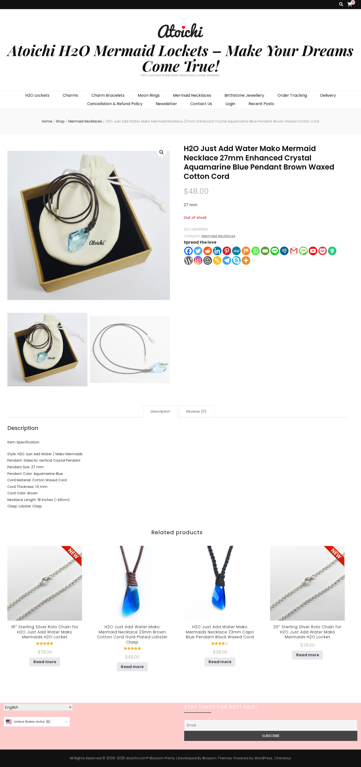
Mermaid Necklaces (192, 95)
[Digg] (284, 251)
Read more (44, 662)
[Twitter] (198, 251)
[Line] (274, 251)
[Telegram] (226, 260)
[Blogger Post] (207, 260)
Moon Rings (149, 95)
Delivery (328, 95)
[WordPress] (188, 260)
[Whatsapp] (255, 251)
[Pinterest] (226, 251)
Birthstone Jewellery (244, 95)
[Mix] (246, 251)
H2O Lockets (37, 95)
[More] (246, 260)
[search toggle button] (341, 4)
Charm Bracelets (108, 95)
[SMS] (303, 251)
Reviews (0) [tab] (196, 411)
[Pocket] (322, 251)
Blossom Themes (217, 758)
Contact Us (201, 104)
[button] (161, 152)
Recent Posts (261, 104)
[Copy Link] (217, 260)
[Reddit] (207, 251)
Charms (70, 95)
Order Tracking (292, 95)
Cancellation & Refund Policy (114, 104)
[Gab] (332, 251)
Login (230, 104)
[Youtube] (313, 251)
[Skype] (236, 260)
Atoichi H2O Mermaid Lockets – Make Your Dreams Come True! (180, 57)
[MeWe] (236, 251)
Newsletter (166, 104)
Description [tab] (160, 411)
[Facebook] (188, 251)
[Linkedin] (217, 251)
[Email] (265, 251)
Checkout (282, 758)
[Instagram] (198, 260)
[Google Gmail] (294, 251)
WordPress (263, 758)
